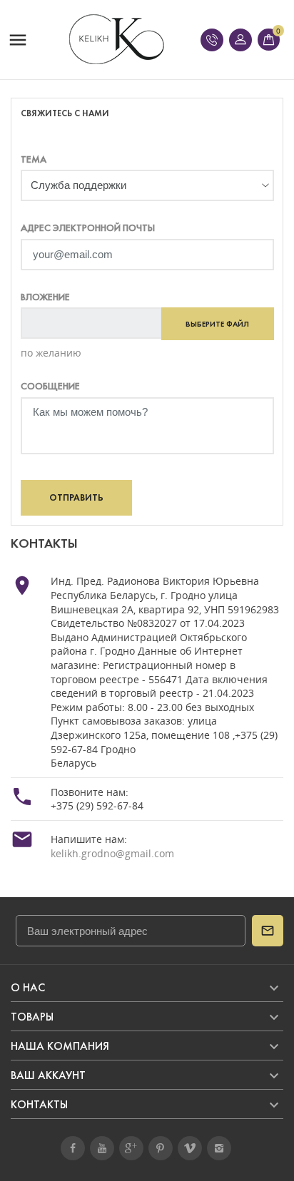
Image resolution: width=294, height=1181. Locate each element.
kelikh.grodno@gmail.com (112, 853)
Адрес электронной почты (88, 228)
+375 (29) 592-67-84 (97, 805)
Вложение (45, 297)
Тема (33, 159)
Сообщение (50, 386)
